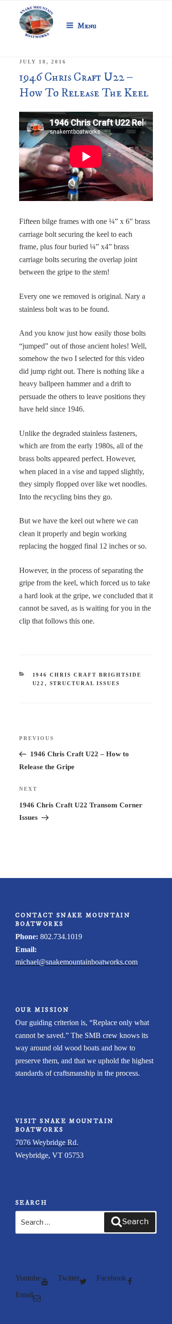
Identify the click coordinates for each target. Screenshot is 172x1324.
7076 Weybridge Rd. (46, 1142)
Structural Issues (85, 683)
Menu (87, 26)
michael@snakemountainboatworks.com (76, 962)
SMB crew (101, 1035)
